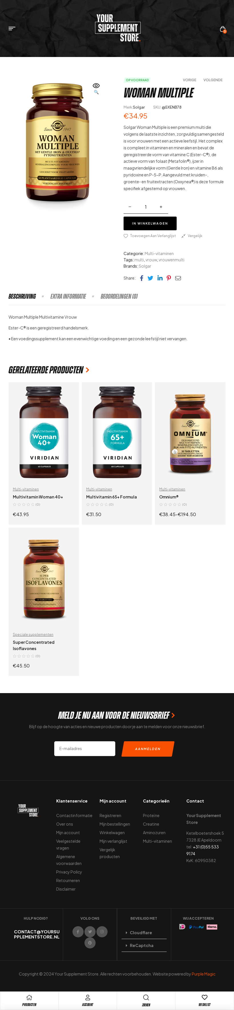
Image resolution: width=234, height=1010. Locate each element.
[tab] (29, 296)
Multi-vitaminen (159, 253)
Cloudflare (141, 932)
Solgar (139, 107)
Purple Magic (203, 973)
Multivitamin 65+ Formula (111, 496)
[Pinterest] (90, 942)
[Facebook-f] (78, 931)
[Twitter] (90, 931)
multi (139, 259)
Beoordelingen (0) (119, 296)
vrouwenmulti (171, 259)
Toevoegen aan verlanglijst (153, 236)
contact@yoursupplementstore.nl (37, 934)
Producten (29, 1005)
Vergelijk (195, 236)
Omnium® (169, 496)
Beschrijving (22, 296)
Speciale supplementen (33, 634)
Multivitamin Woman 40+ (38, 496)
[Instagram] (102, 931)
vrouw (151, 259)
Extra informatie (68, 296)
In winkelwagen (150, 223)
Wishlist (205, 1005)
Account (87, 1005)
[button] (96, 89)
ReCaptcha (142, 945)
